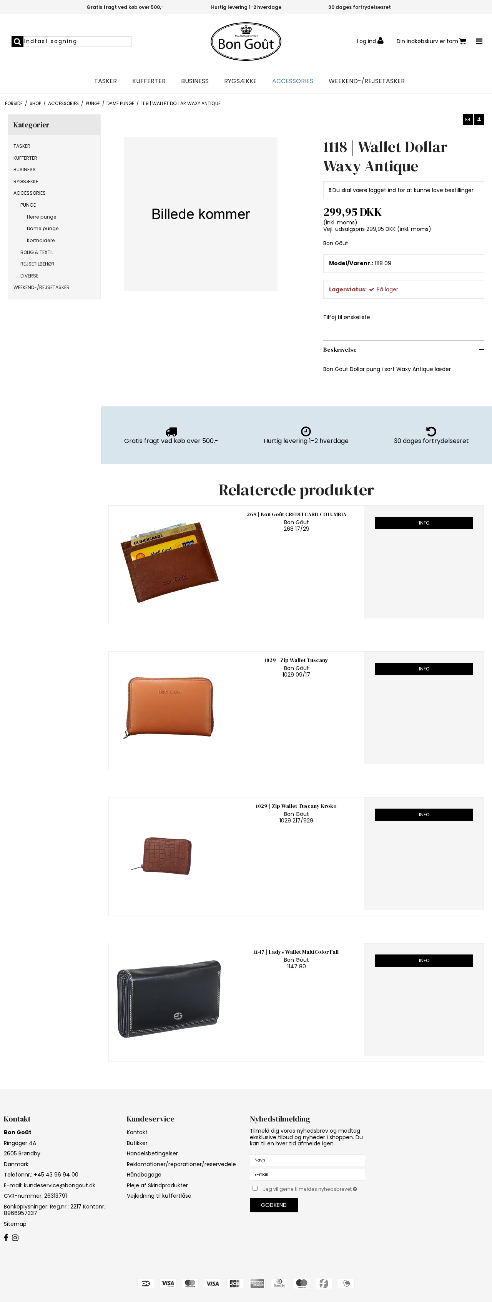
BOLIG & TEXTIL (36, 252)
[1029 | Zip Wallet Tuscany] (169, 708)
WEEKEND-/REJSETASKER (367, 81)
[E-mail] (307, 1174)
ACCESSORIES (292, 81)
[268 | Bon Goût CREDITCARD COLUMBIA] (169, 562)
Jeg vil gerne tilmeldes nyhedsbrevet (314, 1187)
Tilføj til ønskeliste (346, 317)
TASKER (105, 81)
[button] (468, 119)
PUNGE (28, 205)
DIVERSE (29, 275)
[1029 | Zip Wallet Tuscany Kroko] (169, 853)
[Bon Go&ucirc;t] (246, 41)
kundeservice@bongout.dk (59, 1185)
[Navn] (307, 1160)
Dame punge (43, 228)
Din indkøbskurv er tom (427, 41)
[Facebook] (6, 1238)
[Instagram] (15, 1238)
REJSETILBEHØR (37, 264)
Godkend (274, 1205)
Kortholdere (41, 240)
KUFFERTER (149, 81)
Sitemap (15, 1224)
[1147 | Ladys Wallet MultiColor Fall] (169, 999)
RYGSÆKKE (240, 81)
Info (424, 523)
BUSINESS (195, 81)
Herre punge (42, 217)
